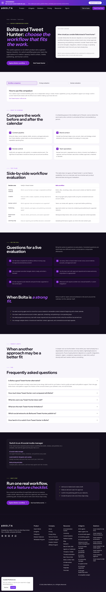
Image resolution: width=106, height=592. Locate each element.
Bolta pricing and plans (15, 462)
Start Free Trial (98, 8)
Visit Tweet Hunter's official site (17, 98)
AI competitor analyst (84, 575)
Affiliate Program (53, 545)
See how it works (95, 3)
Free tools (66, 570)
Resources (58, 8)
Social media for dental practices (97, 542)
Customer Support (54, 539)
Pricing (49, 8)
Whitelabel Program (39, 539)
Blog (64, 541)
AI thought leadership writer (83, 571)
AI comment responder (81, 567)
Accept (13, 587)
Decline (6, 587)
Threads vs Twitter (68, 552)
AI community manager (82, 560)
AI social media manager (16, 451)
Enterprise (37, 534)
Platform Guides (67, 538)
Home (8, 19)
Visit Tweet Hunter (39, 63)
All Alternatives (67, 562)
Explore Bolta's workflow (17, 63)
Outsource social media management (83, 543)
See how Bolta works (37, 503)
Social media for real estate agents (98, 547)
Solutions (40, 8)
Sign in (67, 8)
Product (21, 8)
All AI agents (81, 529)
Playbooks (66, 567)
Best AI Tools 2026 (68, 546)
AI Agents (31, 8)
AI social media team (84, 539)
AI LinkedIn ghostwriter (81, 551)
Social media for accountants (97, 538)
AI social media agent (84, 534)
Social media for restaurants (97, 551)
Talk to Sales (86, 8)
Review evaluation (75, 83)
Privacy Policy (52, 534)
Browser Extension (39, 537)
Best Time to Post (68, 557)
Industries (66, 565)
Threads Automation (69, 554)
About (50, 529)
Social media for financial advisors (98, 534)
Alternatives (13, 19)
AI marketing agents (84, 537)
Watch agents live (83, 531)
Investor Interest (53, 542)
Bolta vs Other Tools (68, 559)
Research (65, 544)
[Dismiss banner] (103, 3)
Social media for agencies (97, 555)
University (66, 533)
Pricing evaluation (44, 83)
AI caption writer (82, 563)
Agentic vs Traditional (69, 549)
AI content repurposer (81, 556)
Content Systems (68, 536)
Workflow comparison (14, 83)
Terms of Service (53, 537)
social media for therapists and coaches (20, 457)
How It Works (37, 529)
